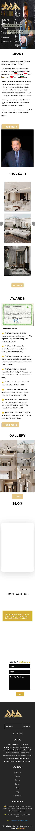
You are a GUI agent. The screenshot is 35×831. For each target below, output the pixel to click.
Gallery (17, 784)
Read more (10, 425)
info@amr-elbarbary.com (19, 820)
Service (17, 780)
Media (17, 788)
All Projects (17, 285)
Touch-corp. (21, 828)
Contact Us (17, 796)
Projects (17, 776)
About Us (17, 772)
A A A (17, 739)
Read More (10, 126)
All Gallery (17, 496)
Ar (26, 19)
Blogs (18, 792)
